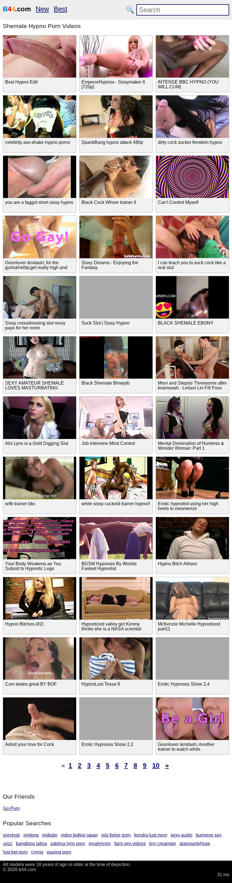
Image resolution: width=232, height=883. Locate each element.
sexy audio (181, 835)
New (42, 9)
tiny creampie (162, 843)
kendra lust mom (150, 835)
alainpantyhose (194, 843)
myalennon (100, 843)
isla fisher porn (116, 835)
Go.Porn (11, 808)
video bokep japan (79, 835)
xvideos (31, 835)
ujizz (7, 843)
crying (37, 852)
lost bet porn (15, 852)
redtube (49, 835)
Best (60, 9)
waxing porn (59, 852)
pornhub (11, 835)
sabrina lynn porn (67, 843)
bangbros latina (31, 843)
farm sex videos (130, 843)
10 (156, 765)
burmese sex (209, 835)
